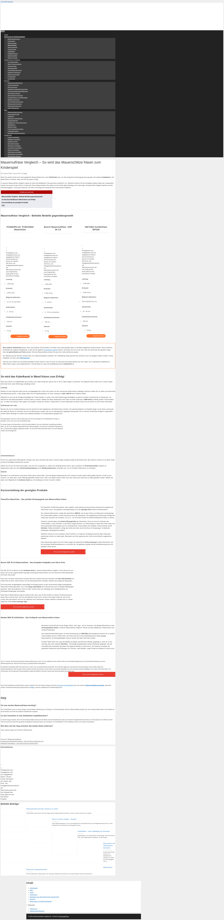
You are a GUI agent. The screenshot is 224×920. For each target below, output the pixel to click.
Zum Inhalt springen (7, 1)
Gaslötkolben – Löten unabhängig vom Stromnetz (94, 831)
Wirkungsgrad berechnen (15, 104)
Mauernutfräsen (12, 45)
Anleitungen (8, 135)
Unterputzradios (12, 66)
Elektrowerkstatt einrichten (15, 112)
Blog (5, 110)
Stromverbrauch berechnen (15, 95)
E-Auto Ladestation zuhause (15, 129)
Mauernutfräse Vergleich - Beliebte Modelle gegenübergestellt (22, 196)
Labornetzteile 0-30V (13, 114)
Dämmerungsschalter (14, 74)
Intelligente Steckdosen (14, 72)
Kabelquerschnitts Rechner (15, 83)
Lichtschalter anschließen (15, 148)
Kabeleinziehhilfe (12, 55)
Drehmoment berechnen (14, 106)
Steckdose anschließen (14, 145)
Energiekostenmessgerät (15, 70)
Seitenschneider (12, 43)
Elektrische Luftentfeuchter (15, 118)
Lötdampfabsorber (13, 120)
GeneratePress (64, 916)
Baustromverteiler (13, 58)
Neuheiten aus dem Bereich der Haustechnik (44, 897)
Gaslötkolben (11, 51)
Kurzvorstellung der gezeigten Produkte (15, 202)
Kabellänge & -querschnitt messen (17, 122)
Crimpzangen (11, 41)
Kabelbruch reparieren (14, 139)
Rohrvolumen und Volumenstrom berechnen (109, 846)
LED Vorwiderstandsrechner (15, 102)
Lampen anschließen (13, 137)
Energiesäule (11, 78)
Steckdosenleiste (12, 68)
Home (6, 35)
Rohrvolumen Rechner (14, 93)
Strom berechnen (12, 87)
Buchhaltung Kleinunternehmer (16, 133)
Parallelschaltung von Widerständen (18, 97)
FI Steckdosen (12, 76)
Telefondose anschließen (15, 152)
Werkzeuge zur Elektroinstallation (14, 37)
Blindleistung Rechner (14, 99)
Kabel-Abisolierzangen (14, 39)
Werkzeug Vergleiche (14, 739)
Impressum (33, 895)
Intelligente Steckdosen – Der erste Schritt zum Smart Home (19, 743)
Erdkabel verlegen (13, 141)
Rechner (7, 81)
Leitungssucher (12, 49)
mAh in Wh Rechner (13, 108)
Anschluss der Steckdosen (65, 685)
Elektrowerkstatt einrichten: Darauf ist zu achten (42, 809)
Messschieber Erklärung (14, 156)
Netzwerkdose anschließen (15, 154)
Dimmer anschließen (13, 150)
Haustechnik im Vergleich (12, 60)
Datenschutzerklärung (37, 911)
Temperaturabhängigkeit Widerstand (18, 91)
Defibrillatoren (11, 125)
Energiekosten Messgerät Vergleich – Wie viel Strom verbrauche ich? (22, 741)
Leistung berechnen (13, 85)
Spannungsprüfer (12, 47)
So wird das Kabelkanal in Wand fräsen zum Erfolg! (18, 199)
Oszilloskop (11, 116)
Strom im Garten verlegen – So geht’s (64, 819)
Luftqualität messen (13, 131)
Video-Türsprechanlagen (14, 64)
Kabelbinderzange (13, 53)
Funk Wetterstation (13, 62)
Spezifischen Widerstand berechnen (18, 89)
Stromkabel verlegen (13, 143)
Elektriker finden (12, 127)
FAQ (3, 205)
